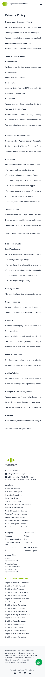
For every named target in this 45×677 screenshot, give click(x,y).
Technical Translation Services (16, 514)
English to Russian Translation (15, 592)
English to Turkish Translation (15, 621)
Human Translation (11, 498)
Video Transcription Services (15, 524)
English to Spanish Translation (16, 586)
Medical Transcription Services (16, 511)
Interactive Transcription (13, 495)
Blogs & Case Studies (13, 539)
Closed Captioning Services (15, 517)
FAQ (25, 539)
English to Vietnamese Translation (17, 599)
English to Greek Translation (15, 618)
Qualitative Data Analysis (14, 508)
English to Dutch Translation (15, 608)
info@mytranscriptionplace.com (19, 474)
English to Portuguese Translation (17, 634)
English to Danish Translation (15, 595)
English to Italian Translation (15, 589)
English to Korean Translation (15, 631)
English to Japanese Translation (16, 602)
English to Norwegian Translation (16, 615)
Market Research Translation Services (18, 527)
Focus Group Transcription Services (18, 505)
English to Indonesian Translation (17, 583)
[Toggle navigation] (41, 3)
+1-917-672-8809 (14, 471)
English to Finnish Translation (15, 605)
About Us (8, 536)
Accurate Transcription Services (16, 520)
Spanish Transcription (13, 501)
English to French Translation (15, 637)
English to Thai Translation (14, 624)
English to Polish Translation (15, 627)
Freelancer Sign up (30, 551)
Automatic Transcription (13, 492)
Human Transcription (12, 489)
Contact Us (28, 542)
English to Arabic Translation (15, 611)
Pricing (26, 536)
